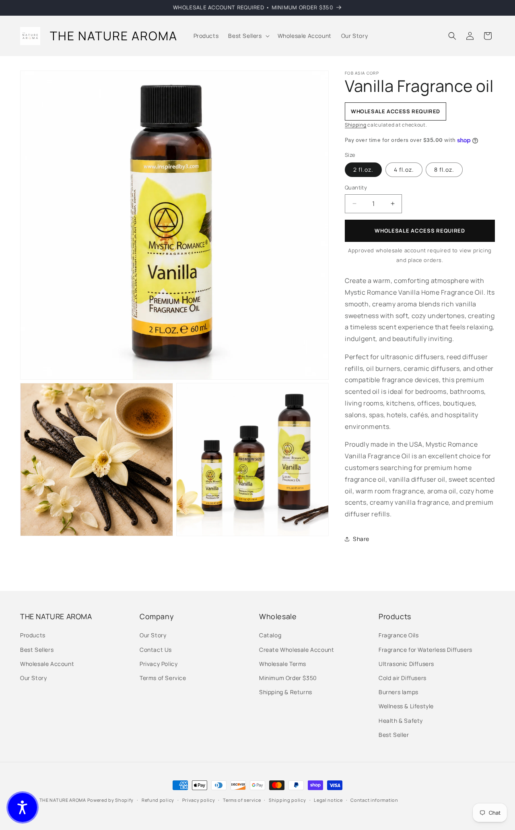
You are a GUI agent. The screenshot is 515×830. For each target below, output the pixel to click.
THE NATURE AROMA (62, 800)
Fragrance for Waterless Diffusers (425, 649)
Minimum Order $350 (288, 678)
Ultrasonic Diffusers (406, 664)
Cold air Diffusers (402, 678)
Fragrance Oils (398, 635)
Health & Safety (401, 720)
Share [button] (361, 539)
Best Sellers (37, 649)
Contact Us (156, 649)
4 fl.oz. (404, 169)
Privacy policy (198, 800)
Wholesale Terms (282, 664)
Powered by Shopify (110, 800)
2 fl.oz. (363, 169)
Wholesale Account (47, 664)
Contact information (374, 800)
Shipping (356, 124)
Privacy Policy (158, 664)
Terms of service (242, 800)
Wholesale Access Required (420, 230)
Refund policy (158, 800)
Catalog (270, 635)
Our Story (33, 678)
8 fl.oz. (444, 169)
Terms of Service (163, 678)
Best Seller (394, 734)
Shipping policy (287, 800)
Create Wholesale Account (296, 649)
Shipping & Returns (285, 692)
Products (32, 635)
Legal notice (328, 800)
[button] (247, 35)
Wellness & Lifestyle (406, 706)
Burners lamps (398, 692)
